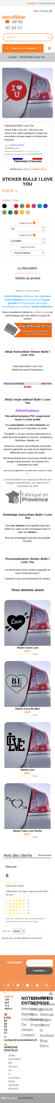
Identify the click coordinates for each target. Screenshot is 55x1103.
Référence (16, 169)
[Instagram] (47, 985)
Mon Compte (41, 11)
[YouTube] (27, 985)
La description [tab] (27, 268)
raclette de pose (41, 312)
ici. (27, 474)
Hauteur (25, 235)
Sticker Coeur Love (27, 648)
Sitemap (47, 1014)
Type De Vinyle (27, 247)
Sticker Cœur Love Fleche (27, 831)
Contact (27, 1035)
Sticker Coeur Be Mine (27, 709)
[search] (48, 37)
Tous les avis (44, 855)
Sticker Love (27, 770)
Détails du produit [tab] (27, 278)
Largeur (25, 223)
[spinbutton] (27, 229)
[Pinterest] (37, 985)
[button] (43, 227)
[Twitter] (18, 985)
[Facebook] (8, 985)
